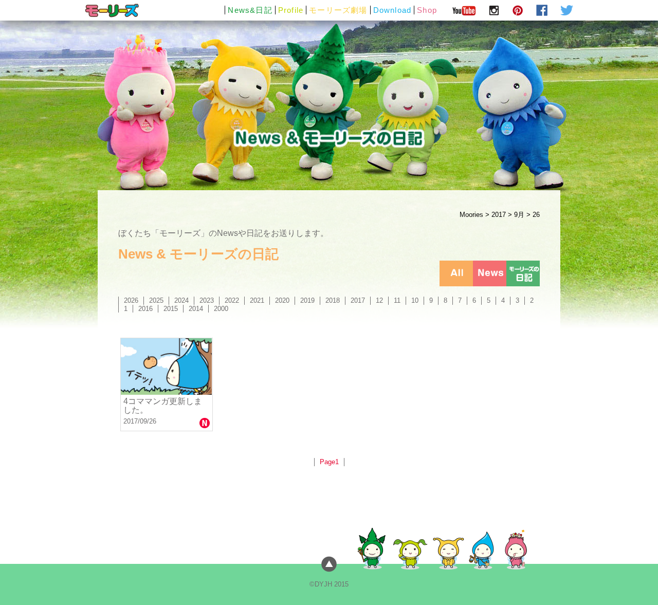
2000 (221, 309)
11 (397, 300)
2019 (307, 300)
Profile (290, 10)
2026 (131, 300)
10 (414, 300)
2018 (332, 300)
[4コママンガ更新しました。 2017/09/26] (166, 366)
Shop (427, 10)
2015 (170, 309)
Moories (471, 214)
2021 (257, 300)
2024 (181, 300)
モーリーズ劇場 (338, 10)
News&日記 (250, 10)
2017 (498, 214)
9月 (519, 214)
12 (379, 300)
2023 (206, 300)
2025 (156, 300)
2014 (196, 309)
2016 (145, 309)
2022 (232, 300)
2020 (282, 300)
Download (392, 10)
